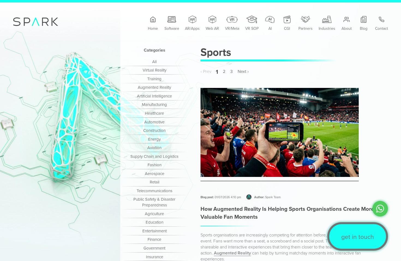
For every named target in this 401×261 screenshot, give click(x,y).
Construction (154, 130)
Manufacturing (154, 104)
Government (154, 248)
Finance (154, 239)
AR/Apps (192, 28)
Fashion (154, 165)
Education (154, 222)
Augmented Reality (154, 87)
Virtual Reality (154, 70)
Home (153, 28)
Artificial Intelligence (154, 96)
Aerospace (154, 173)
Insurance (154, 257)
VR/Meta (232, 28)
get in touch (357, 236)
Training (154, 79)
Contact (381, 28)
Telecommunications (154, 191)
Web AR (212, 28)
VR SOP (252, 28)
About (347, 28)
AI (270, 28)
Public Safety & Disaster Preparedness (154, 202)
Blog (363, 28)
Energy (154, 139)
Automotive (154, 122)
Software (171, 28)
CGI (287, 28)
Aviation (154, 147)
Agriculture (154, 213)
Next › (243, 72)
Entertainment (154, 231)
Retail (154, 182)
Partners (305, 28)
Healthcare (154, 113)
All (154, 61)
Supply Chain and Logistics (154, 156)
